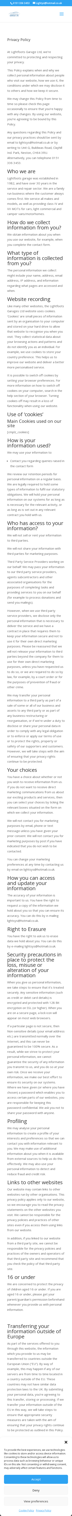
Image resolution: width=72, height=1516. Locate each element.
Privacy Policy (43, 1510)
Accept (36, 1479)
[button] (66, 1442)
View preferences (36, 1501)
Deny (36, 1490)
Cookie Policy (26, 1510)
